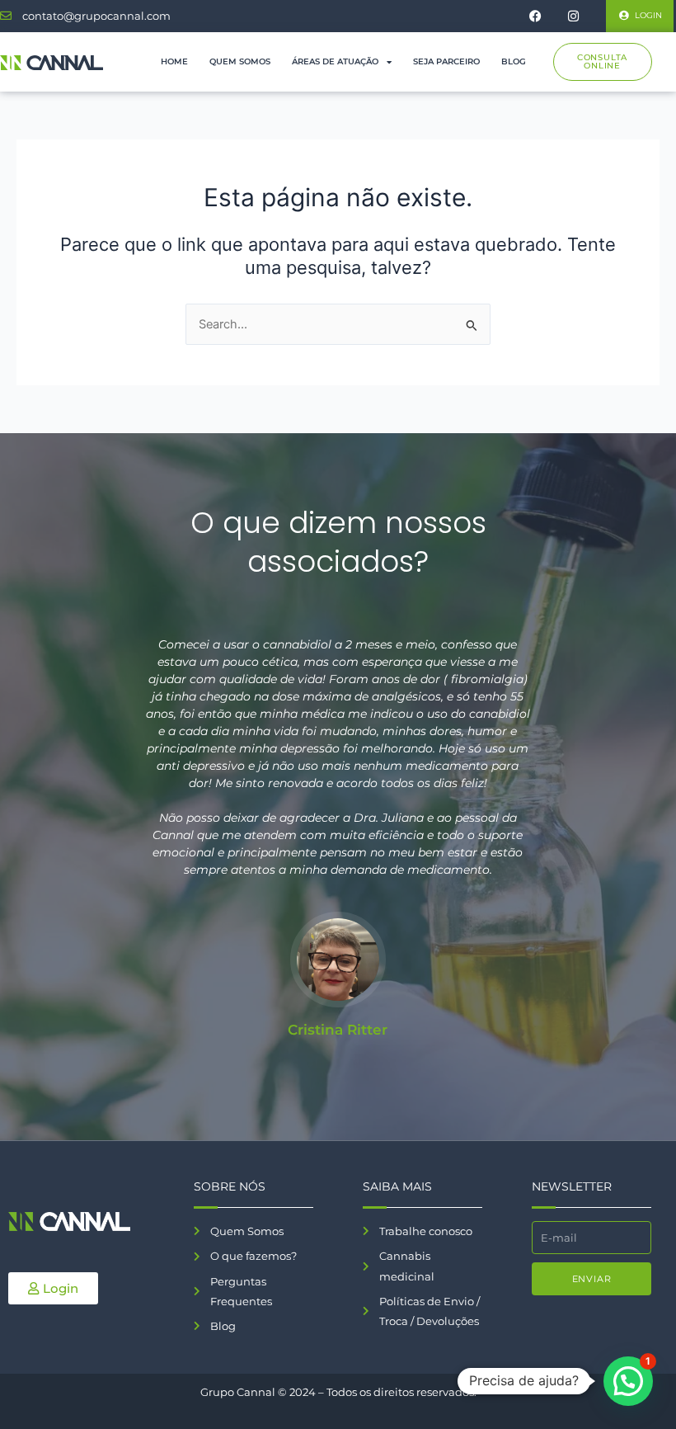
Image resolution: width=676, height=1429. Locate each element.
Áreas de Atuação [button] (335, 61)
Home (174, 61)
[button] (628, 1381)
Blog (513, 61)
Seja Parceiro (446, 61)
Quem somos (239, 61)
